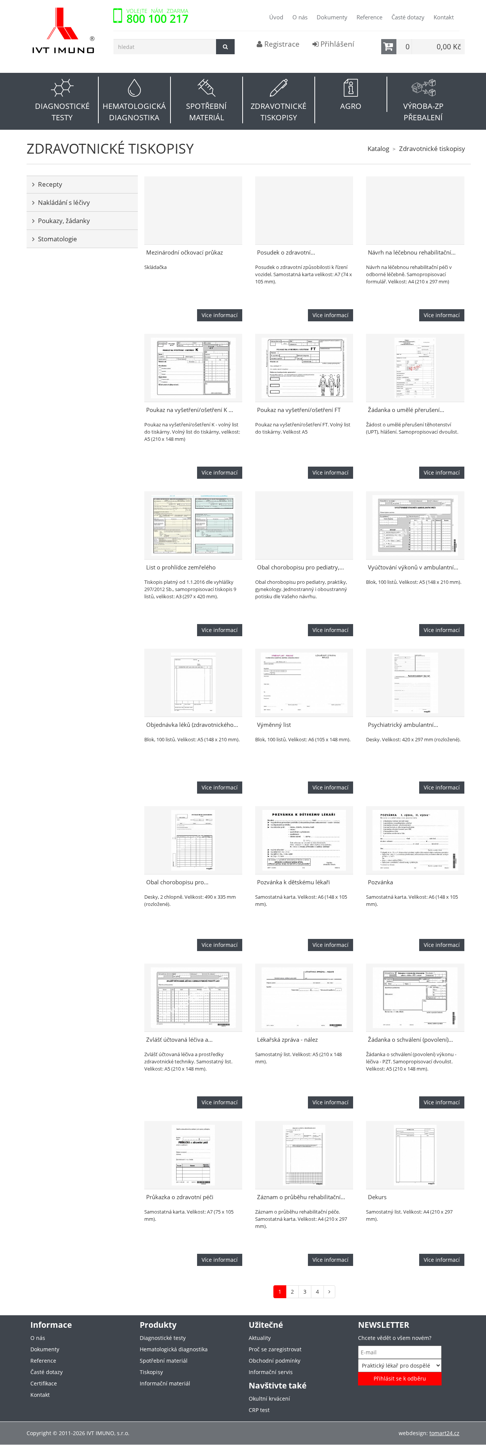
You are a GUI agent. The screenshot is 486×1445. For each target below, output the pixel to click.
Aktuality (260, 1337)
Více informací (220, 315)
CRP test (259, 1410)
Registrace (281, 44)
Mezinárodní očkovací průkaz (184, 252)
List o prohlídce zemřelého (181, 567)
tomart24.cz (444, 1433)
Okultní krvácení (269, 1398)
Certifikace (43, 1383)
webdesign (412, 1433)
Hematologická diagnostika (174, 1349)
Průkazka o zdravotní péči (179, 1197)
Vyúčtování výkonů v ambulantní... (413, 567)
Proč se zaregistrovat (275, 1349)
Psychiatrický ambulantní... (403, 725)
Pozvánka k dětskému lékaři (293, 882)
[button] (63, 100)
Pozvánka (380, 882)
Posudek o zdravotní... (286, 252)
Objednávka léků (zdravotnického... (192, 725)
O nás (300, 17)
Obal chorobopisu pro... (177, 882)
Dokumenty (332, 17)
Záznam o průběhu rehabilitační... (301, 1197)
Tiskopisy (151, 1372)
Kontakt (444, 17)
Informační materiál (165, 1383)
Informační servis (271, 1372)
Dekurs (377, 1197)
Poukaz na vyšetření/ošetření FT (299, 410)
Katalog (378, 148)
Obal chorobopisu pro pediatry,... (300, 567)
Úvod (276, 17)
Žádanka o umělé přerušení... (406, 410)
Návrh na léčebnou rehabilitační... (412, 252)
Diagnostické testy (163, 1337)
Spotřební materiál (164, 1360)
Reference (369, 17)
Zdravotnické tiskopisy (432, 148)
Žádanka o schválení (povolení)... (410, 1040)
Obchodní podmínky (274, 1360)
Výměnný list (274, 725)
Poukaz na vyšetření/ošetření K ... (189, 410)
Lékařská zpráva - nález (287, 1040)
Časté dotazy (407, 17)
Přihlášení (336, 44)
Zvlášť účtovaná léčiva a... (179, 1040)
